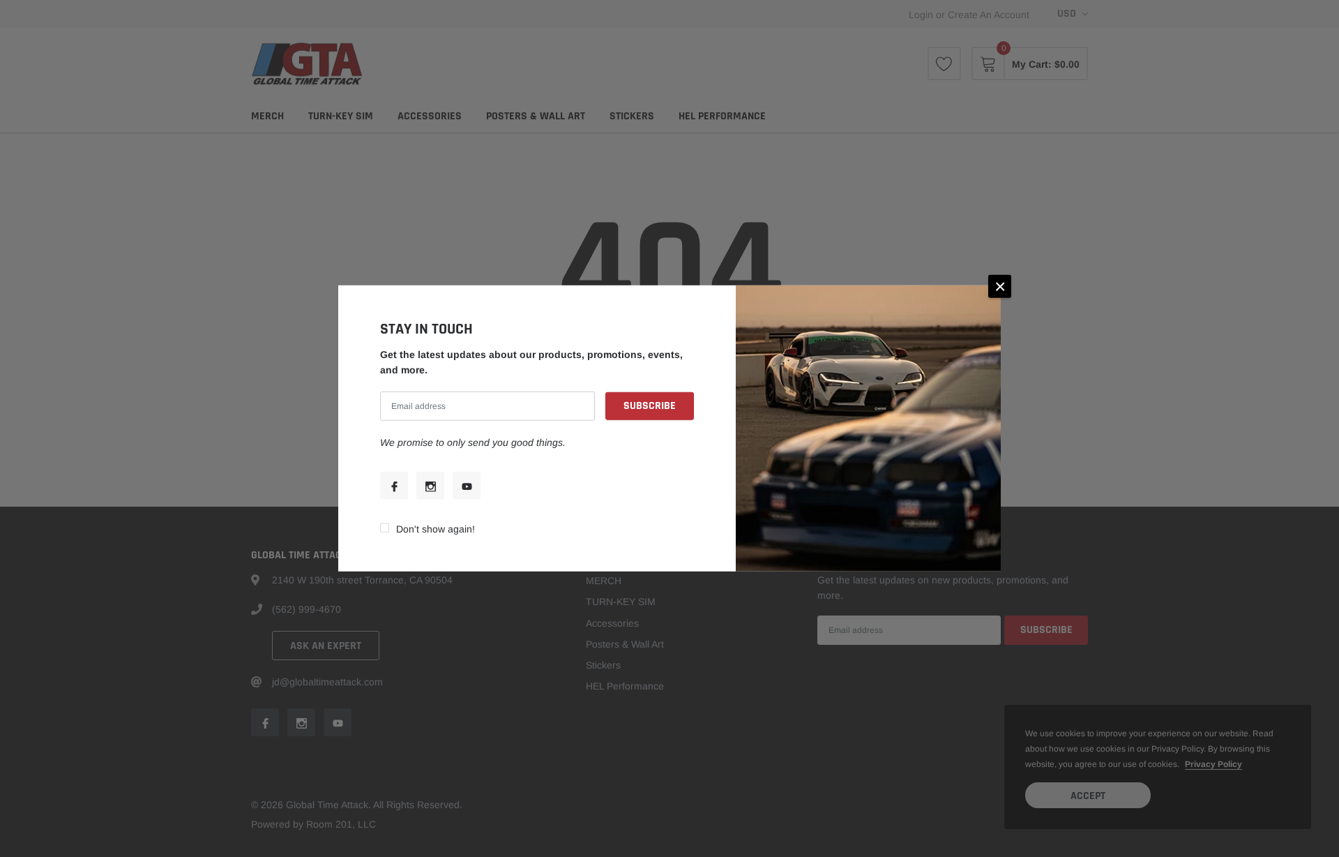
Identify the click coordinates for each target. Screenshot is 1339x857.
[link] (394, 486)
